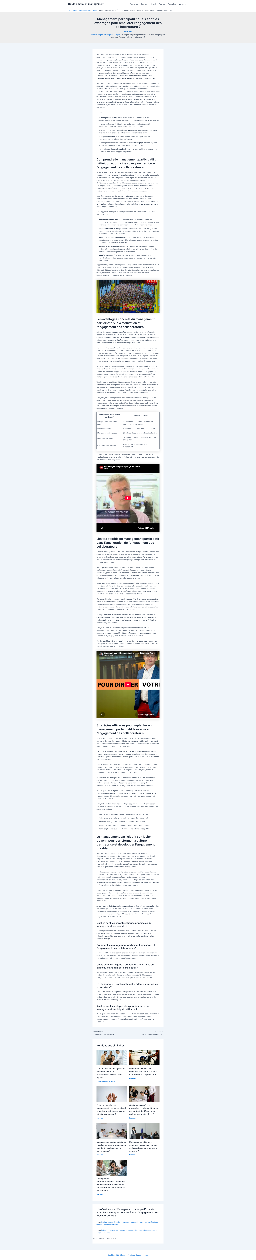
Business (144, 4)
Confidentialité (113, 1255)
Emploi (153, 4)
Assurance (134, 4)
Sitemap (123, 1255)
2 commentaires (102, 1081)
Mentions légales (134, 1255)
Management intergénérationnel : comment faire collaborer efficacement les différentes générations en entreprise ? (110, 1184)
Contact (145, 1255)
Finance (162, 4)
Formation (172, 4)
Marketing (182, 4)
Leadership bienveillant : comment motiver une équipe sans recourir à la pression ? (143, 1071)
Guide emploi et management (86, 3)
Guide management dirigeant (79, 10)
